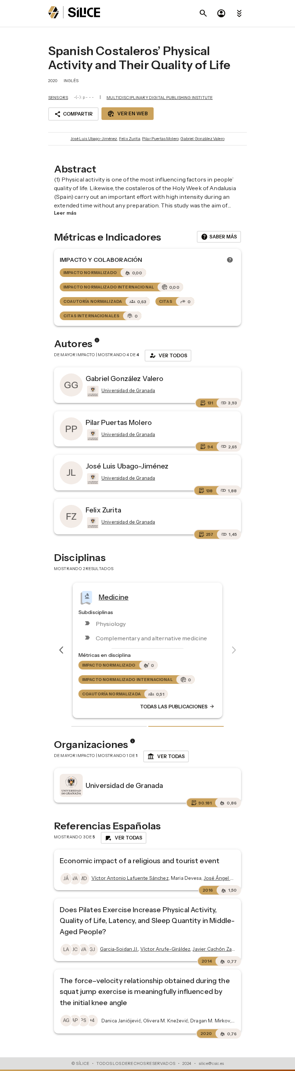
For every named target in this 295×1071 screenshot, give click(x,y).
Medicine (113, 597)
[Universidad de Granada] (92, 391)
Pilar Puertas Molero (160, 138)
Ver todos (168, 355)
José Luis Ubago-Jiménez (94, 138)
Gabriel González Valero (202, 138)
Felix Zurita (129, 138)
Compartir (73, 114)
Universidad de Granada (124, 785)
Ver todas (166, 756)
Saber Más (219, 237)
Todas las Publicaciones (177, 707)
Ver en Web (127, 113)
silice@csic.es (211, 1063)
